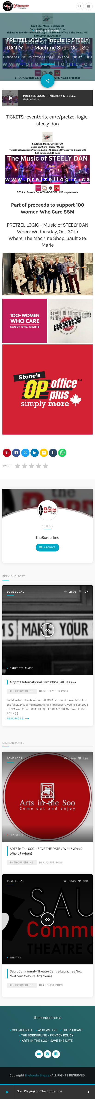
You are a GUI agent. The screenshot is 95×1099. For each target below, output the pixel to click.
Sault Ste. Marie (47, 30)
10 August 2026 (51, 985)
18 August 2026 (51, 862)
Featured (16, 835)
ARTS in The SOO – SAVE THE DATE (47, 1040)
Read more (18, 718)
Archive (47, 547)
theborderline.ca (37, 1075)
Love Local (15, 592)
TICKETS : (16, 117)
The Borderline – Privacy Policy (47, 1035)
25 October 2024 (40, 57)
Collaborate (22, 1030)
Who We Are (47, 1030)
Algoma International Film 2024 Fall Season (43, 682)
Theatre (15, 957)
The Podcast (72, 1030)
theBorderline (14, 57)
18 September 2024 (53, 691)
